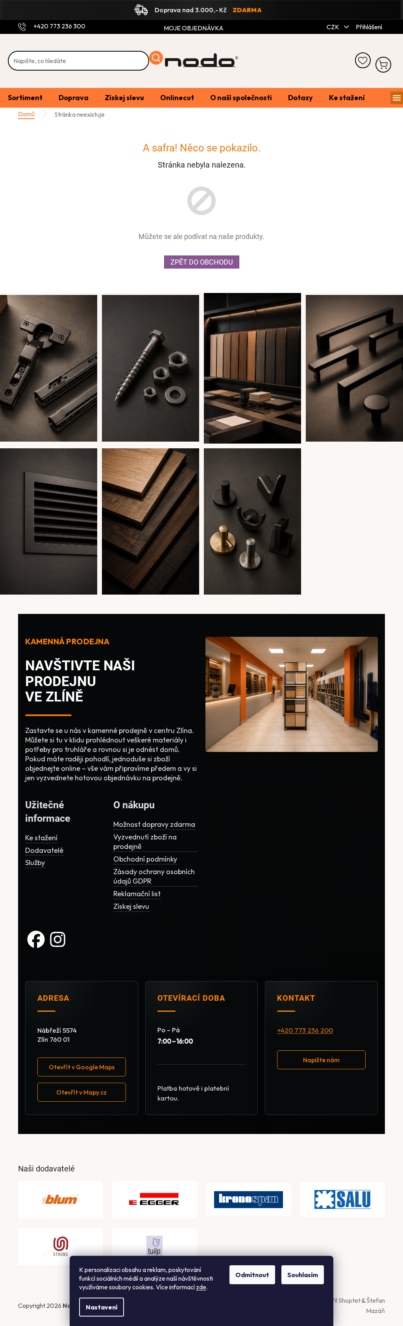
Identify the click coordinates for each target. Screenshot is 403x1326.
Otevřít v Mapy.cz (81, 1092)
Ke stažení (41, 837)
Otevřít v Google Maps (82, 1067)
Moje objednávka (194, 28)
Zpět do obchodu (201, 262)
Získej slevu (131, 906)
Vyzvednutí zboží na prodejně (145, 841)
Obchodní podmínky (145, 858)
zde (201, 1287)
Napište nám (321, 1060)
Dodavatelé (44, 850)
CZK (333, 27)
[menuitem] (25, 98)
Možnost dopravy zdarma (154, 824)
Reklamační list (137, 893)
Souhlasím (302, 1275)
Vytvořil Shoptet (338, 1300)
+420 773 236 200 (305, 1030)
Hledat (156, 58)
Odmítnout (252, 1275)
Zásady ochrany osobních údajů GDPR (154, 876)
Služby (35, 862)
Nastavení (101, 1307)
